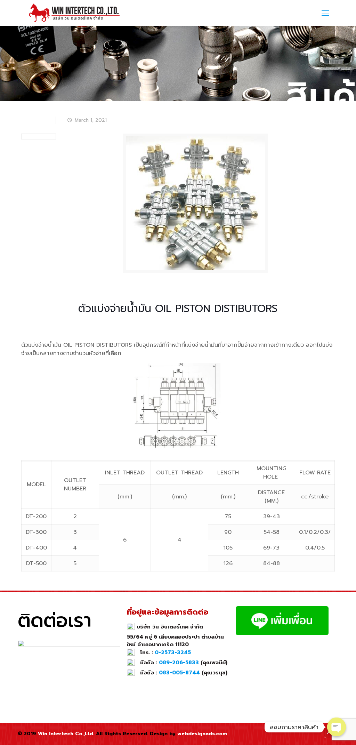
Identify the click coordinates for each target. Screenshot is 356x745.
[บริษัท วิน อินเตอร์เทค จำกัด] (75, 13)
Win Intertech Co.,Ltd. (66, 733)
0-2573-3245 (173, 652)
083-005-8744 (179, 672)
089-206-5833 (179, 662)
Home (105, 110)
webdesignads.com (202, 733)
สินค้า (126, 110)
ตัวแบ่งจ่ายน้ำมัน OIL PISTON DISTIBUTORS (209, 110)
